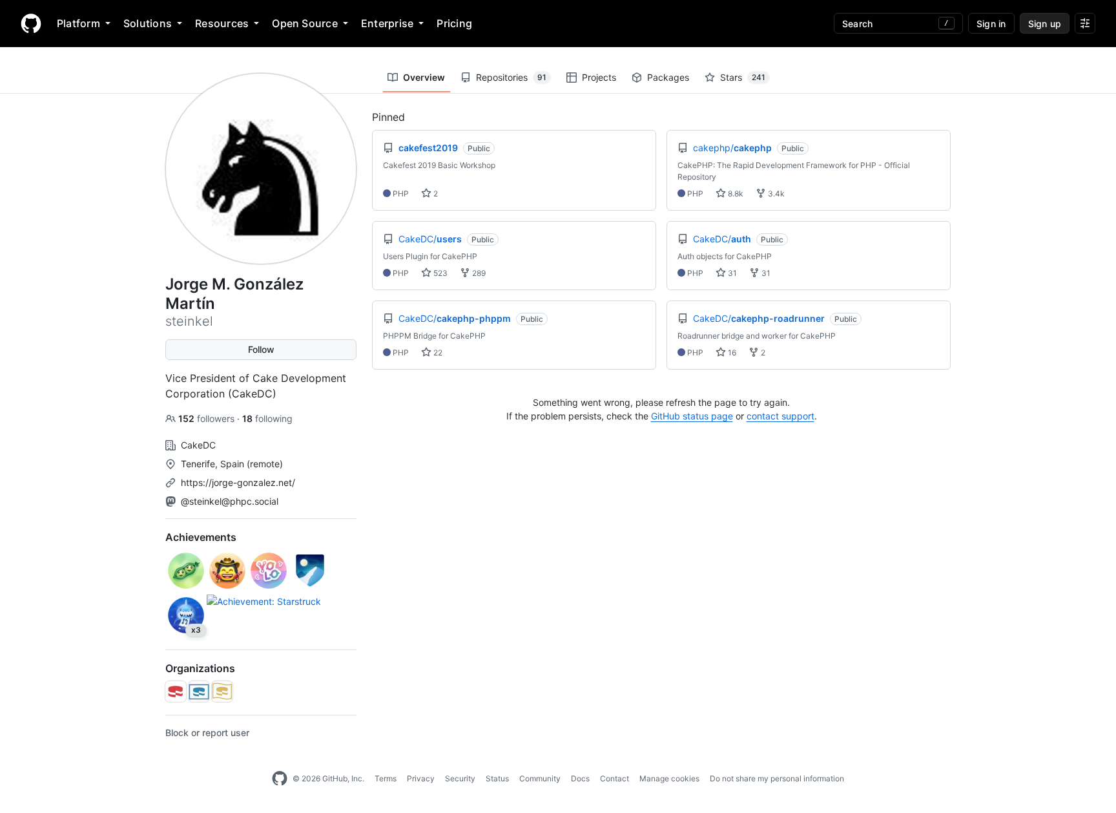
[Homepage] (31, 23)
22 (436, 352)
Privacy (421, 778)
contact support (780, 415)
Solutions (147, 23)
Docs (580, 778)
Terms (386, 778)
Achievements (200, 537)
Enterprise (387, 23)
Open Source (305, 23)
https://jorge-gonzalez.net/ (238, 482)
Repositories (511, 77)
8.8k (734, 193)
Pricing (454, 23)
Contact (614, 778)
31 (731, 273)
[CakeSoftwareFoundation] (222, 691)
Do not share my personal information (777, 778)
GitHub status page (692, 415)
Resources (222, 23)
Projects (599, 77)
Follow (261, 349)
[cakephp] (175, 691)
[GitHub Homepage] (279, 778)
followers (207, 418)
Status (497, 778)
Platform (78, 23)
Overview (424, 77)
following (267, 418)
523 (439, 273)
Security (460, 778)
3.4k (775, 193)
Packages (668, 77)
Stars (742, 77)
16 (731, 352)
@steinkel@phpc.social (229, 501)
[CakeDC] (199, 691)
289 (478, 273)
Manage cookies (669, 778)
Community (540, 778)
